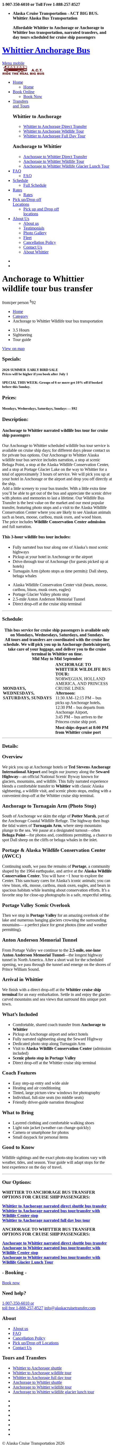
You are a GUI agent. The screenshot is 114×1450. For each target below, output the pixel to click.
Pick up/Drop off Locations (36, 1343)
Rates (17, 190)
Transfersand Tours (21, 103)
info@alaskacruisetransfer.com (69, 1308)
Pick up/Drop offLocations (27, 202)
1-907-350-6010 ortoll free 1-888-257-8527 (22, 1305)
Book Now (32, 96)
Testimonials (33, 228)
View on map (13, 348)
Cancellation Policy (39, 242)
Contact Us (32, 247)
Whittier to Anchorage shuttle (37, 1368)
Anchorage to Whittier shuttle (37, 1382)
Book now (11, 1283)
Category (20, 316)
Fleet (27, 237)
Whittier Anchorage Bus (46, 50)
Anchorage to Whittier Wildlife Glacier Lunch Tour (66, 166)
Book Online (23, 91)
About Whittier (36, 252)
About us (31, 223)
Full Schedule (34, 185)
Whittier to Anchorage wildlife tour (42, 1373)
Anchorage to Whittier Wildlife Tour (53, 161)
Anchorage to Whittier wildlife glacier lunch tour (53, 1392)
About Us (21, 218)
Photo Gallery (35, 233)
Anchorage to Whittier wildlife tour (42, 1387)
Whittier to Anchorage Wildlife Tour (53, 131)
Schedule (20, 180)
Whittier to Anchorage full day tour (42, 1377)
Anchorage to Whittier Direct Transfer (55, 156)
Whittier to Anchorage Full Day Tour (54, 136)
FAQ (17, 171)
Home (18, 82)
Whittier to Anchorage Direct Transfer (55, 126)
